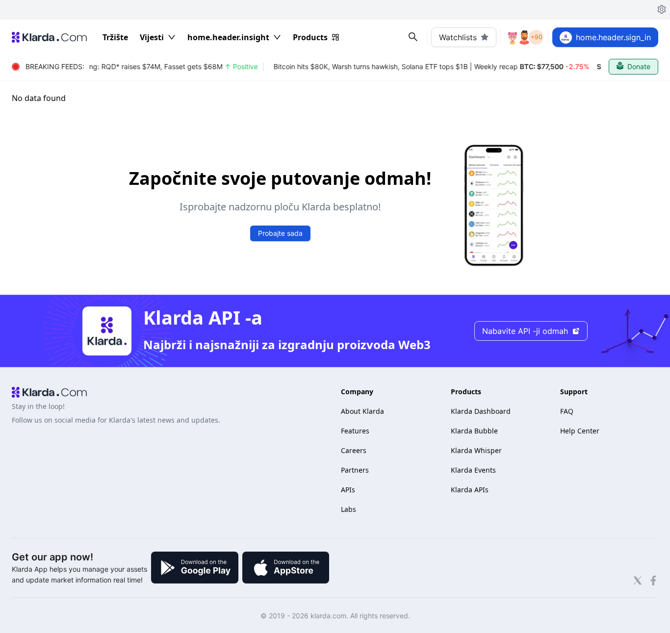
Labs (348, 509)
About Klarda (362, 411)
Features (355, 430)
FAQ (566, 411)
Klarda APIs (470, 489)
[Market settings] (661, 10)
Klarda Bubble (474, 430)
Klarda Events (473, 470)
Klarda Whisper (476, 450)
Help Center (579, 430)
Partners (355, 470)
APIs (348, 489)
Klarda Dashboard (481, 411)
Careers (353, 450)
